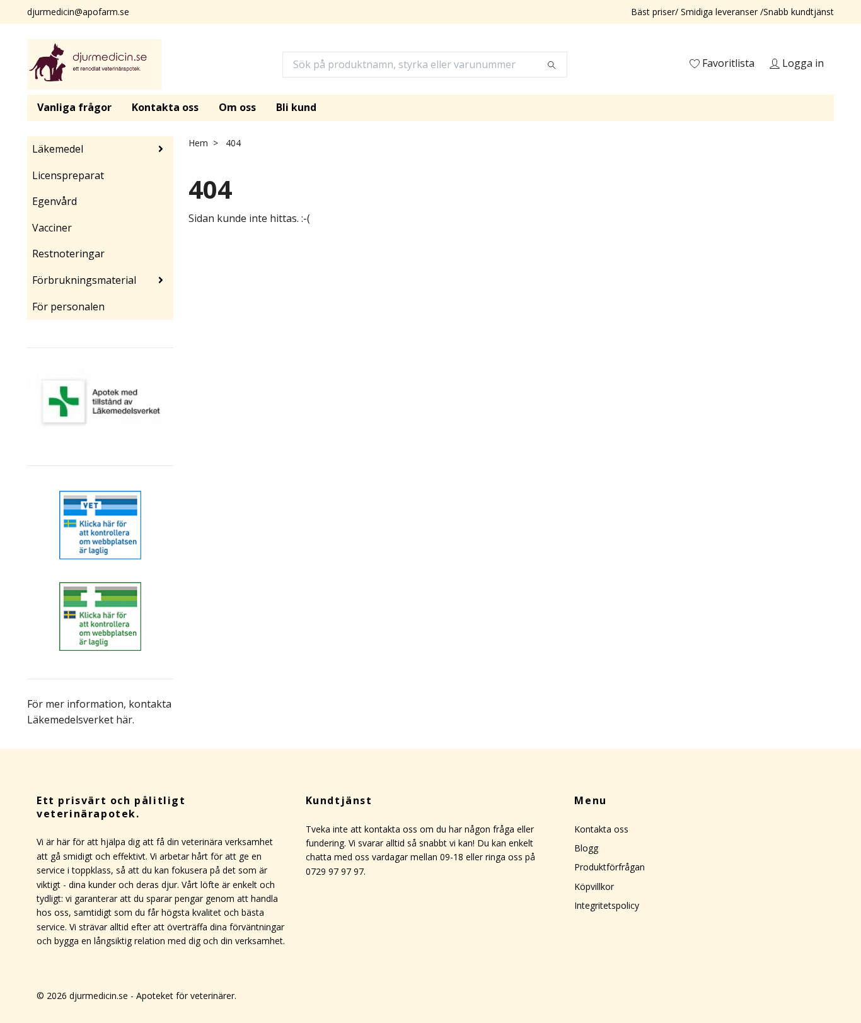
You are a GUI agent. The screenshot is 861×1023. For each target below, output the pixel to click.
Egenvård (54, 201)
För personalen (68, 306)
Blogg (586, 848)
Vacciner (52, 228)
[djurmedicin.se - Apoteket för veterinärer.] (94, 64)
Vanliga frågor (74, 107)
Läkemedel (57, 149)
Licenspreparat (68, 175)
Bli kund (296, 107)
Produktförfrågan (609, 867)
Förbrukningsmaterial (84, 280)
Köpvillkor (594, 886)
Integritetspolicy (606, 905)
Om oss (237, 107)
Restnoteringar (68, 253)
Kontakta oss (165, 107)
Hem (198, 143)
